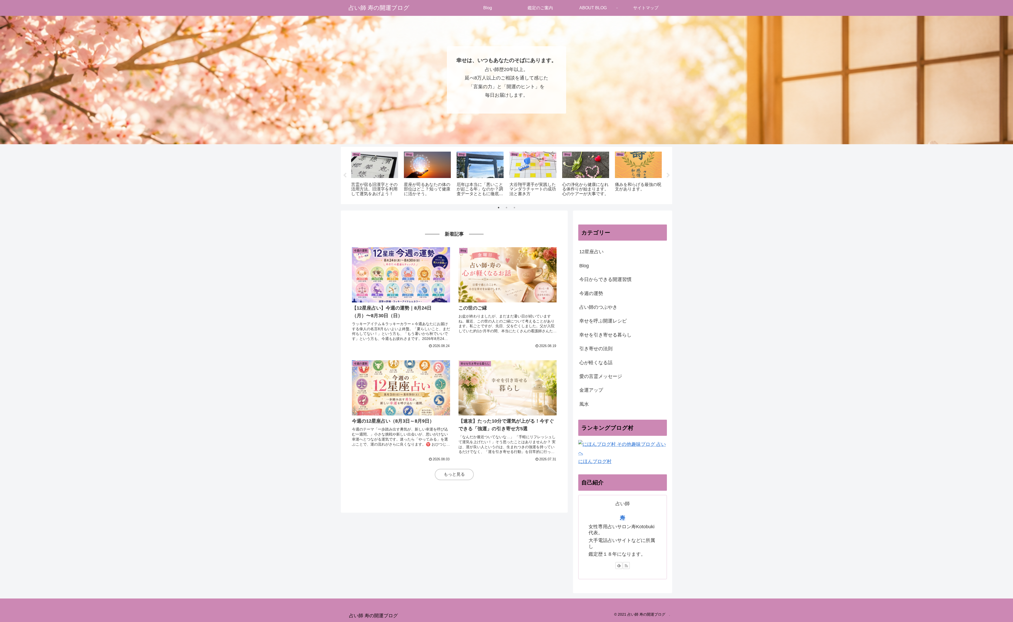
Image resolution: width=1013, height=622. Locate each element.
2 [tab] (506, 207)
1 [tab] (498, 207)
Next (668, 175)
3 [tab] (514, 207)
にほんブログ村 (594, 461)
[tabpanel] (374, 174)
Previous (344, 175)
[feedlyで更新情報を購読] (618, 565)
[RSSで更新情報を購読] (626, 565)
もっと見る (454, 474)
